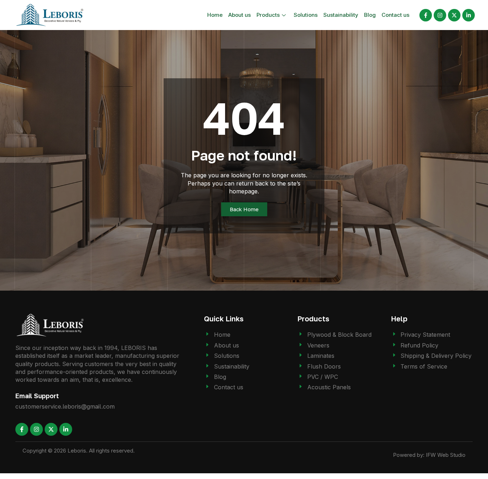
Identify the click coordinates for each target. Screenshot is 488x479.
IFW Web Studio (445, 454)
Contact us (395, 14)
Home (215, 14)
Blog (370, 14)
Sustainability (340, 14)
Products (268, 14)
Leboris (77, 450)
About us (239, 14)
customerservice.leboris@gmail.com (65, 406)
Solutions (306, 14)
